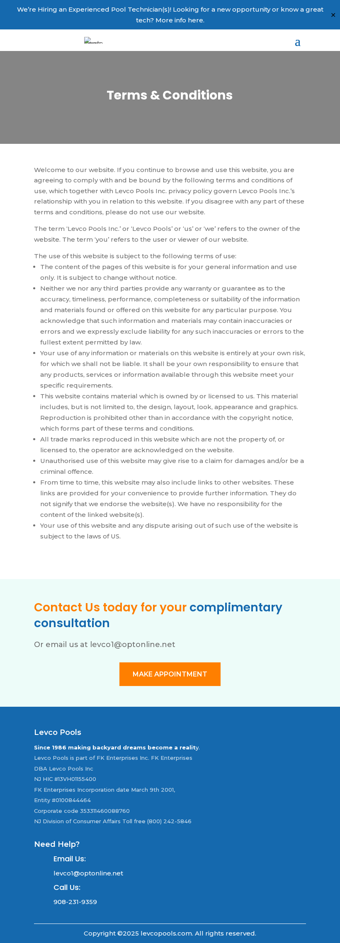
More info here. (179, 20)
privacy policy (190, 191)
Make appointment (170, 674)
